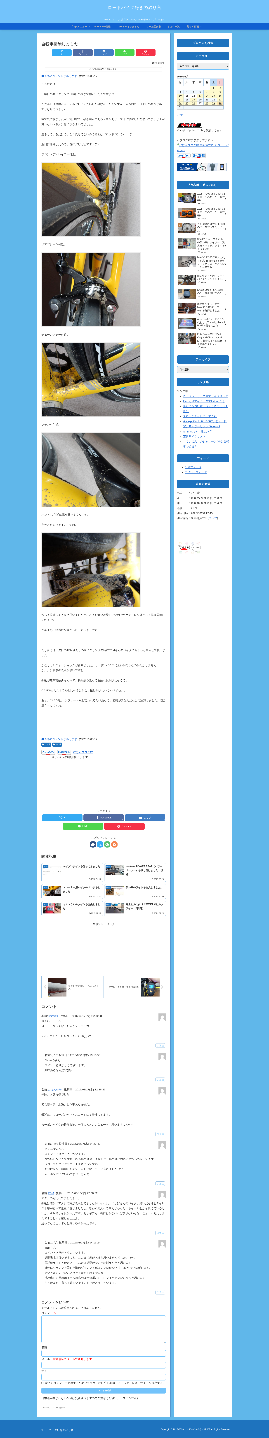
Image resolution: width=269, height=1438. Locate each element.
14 (206, 95)
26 (193, 103)
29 (213, 103)
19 (193, 99)
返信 (161, 1045)
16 (220, 95)
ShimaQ (53, 1016)
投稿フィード (193, 467)
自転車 (47, 744)
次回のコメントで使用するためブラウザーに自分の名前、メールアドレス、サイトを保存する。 (105, 1383)
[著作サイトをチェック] (93, 844)
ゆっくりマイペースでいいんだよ (204, 401)
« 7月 (180, 115)
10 (180, 95)
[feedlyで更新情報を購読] (107, 844)
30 (220, 103)
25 (187, 103)
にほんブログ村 (83, 752)
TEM (51, 1193)
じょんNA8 (55, 1089)
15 (213, 95)
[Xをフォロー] (100, 844)
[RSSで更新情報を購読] (114, 844)
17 (180, 99)
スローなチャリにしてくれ (200, 416)
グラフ (213, 518)
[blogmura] (203, 147)
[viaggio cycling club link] (189, 125)
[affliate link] (202, 166)
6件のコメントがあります (60, 76)
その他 (58, 744)
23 (220, 99)
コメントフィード (196, 472)
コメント (48, 1313)
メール (66, 1359)
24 (180, 103)
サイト (45, 1371)
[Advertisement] (103, 781)
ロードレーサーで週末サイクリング (205, 396)
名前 (44, 1347)
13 (200, 95)
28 (206, 103)
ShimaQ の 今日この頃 (199, 431)
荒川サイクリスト (194, 436)
